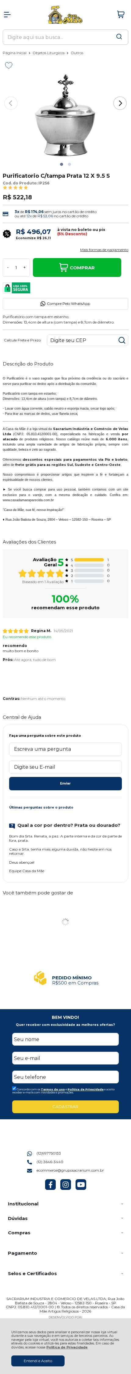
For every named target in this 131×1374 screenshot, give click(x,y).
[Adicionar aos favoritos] (8, 65)
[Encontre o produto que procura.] (119, 37)
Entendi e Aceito (38, 1360)
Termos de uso (53, 1089)
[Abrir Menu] (7, 15)
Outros (77, 53)
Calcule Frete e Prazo (22, 340)
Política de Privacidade (67, 1347)
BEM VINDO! (65, 1017)
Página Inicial (15, 53)
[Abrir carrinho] (120, 14)
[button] (61, 164)
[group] (66, 978)
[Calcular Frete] (122, 340)
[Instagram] (65, 1188)
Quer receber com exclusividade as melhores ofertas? (65, 1025)
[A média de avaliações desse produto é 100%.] (15, 187)
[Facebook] (50, 1188)
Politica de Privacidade (86, 1089)
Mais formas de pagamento (104, 250)
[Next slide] (120, 103)
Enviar (65, 783)
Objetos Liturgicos (49, 53)
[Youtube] (81, 1188)
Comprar (82, 268)
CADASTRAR (65, 1106)
